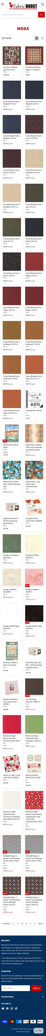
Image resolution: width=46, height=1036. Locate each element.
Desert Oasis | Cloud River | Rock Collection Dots (11, 484)
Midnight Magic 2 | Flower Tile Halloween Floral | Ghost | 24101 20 (11, 860)
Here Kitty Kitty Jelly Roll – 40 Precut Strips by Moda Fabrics (34, 665)
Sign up (36, 988)
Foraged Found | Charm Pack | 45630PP (34, 519)
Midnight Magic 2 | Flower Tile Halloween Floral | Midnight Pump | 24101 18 (11, 901)
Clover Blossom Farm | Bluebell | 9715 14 (11, 137)
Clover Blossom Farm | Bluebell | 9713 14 (34, 102)
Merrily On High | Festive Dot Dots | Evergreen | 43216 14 (33, 738)
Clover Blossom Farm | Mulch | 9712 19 (34, 240)
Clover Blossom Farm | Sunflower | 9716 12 (34, 343)
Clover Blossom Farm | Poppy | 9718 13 (34, 308)
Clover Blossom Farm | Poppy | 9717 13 (11, 308)
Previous (6, 923)
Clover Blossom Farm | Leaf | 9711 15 (34, 205)
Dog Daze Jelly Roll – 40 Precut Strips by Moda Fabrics (11, 521)
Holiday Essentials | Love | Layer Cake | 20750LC (10, 701)
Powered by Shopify (23, 1031)
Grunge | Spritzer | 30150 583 (10, 590)
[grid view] (36, 38)
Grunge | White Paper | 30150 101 (11, 627)
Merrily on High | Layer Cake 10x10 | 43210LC (11, 776)
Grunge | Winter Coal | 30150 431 (34, 627)
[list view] (42, 38)
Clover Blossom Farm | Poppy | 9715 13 (34, 274)
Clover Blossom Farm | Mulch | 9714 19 (11, 274)
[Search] (41, 14)
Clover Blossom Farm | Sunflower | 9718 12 (11, 377)
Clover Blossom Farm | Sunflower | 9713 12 (11, 343)
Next (40, 923)
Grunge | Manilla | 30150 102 (32, 556)
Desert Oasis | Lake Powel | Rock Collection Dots (33, 484)
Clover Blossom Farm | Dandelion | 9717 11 (11, 205)
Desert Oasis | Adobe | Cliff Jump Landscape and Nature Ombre (34, 447)
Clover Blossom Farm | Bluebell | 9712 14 (11, 102)
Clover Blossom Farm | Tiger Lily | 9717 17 (34, 377)
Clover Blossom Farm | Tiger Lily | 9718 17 (11, 411)
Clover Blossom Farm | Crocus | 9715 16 (34, 137)
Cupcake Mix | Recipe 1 (34, 411)
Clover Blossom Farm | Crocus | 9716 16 (11, 171)
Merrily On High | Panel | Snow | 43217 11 (33, 777)
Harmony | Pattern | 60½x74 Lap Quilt (10, 663)
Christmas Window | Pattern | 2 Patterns (33, 68)
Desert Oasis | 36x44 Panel (10, 446)
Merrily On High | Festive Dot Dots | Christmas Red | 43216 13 (11, 740)
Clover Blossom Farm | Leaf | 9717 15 (11, 240)
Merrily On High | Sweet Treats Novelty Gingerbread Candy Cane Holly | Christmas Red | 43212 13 (34, 817)
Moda (5, 72)
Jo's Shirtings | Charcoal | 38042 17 (33, 700)
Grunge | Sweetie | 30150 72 (32, 590)
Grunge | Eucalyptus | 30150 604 (11, 556)
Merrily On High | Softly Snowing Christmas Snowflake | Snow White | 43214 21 (11, 815)
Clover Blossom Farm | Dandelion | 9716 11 (34, 171)
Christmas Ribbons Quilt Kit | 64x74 (10, 68)
